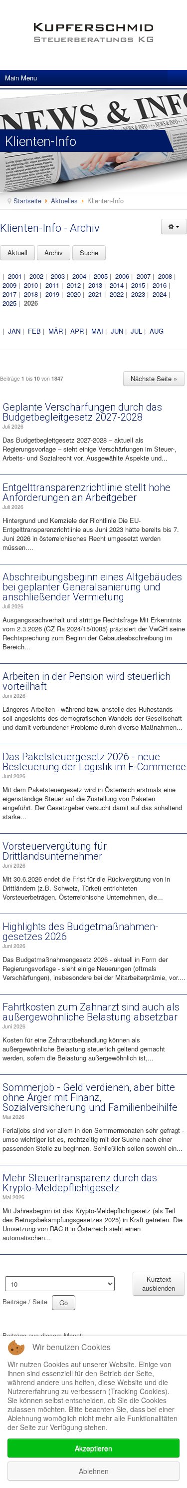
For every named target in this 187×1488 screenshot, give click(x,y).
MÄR (55, 331)
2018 (31, 294)
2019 (52, 294)
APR (77, 331)
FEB (34, 331)
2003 (58, 276)
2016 (160, 285)
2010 (31, 285)
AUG (157, 331)
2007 (144, 276)
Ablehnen (94, 1471)
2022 (117, 294)
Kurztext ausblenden (158, 1283)
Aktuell (17, 252)
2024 (160, 294)
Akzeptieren (93, 1448)
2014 (117, 285)
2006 (122, 276)
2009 (9, 285)
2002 (36, 276)
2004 (79, 276)
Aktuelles (64, 200)
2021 (95, 294)
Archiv (53, 252)
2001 (15, 276)
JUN (117, 331)
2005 (101, 276)
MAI (97, 331)
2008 (165, 276)
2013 (95, 285)
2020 (74, 294)
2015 (138, 285)
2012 (74, 285)
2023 (138, 294)
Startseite (27, 200)
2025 (9, 303)
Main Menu (21, 77)
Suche (89, 252)
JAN (14, 331)
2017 (9, 294)
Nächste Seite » (154, 378)
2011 (52, 285)
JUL (136, 331)
